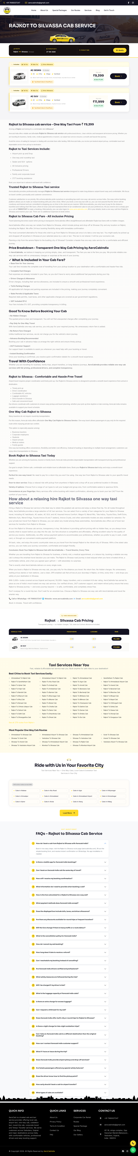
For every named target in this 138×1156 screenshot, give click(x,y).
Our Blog (77, 1130)
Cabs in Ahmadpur (26, 796)
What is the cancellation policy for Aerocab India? (55, 936)
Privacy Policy (55, 1122)
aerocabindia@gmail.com (38, 3)
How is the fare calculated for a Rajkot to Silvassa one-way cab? (60, 895)
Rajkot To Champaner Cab (82, 703)
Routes (76, 1122)
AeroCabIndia (49, 1151)
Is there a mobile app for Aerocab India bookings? (54, 862)
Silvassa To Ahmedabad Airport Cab (55, 742)
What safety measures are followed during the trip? (55, 977)
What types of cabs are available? (47, 1093)
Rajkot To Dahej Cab (111, 706)
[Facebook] (128, 3)
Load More (67, 813)
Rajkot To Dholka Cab (80, 714)
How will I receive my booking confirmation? (52, 878)
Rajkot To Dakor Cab (49, 710)
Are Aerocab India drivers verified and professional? (55, 969)
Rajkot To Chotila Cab (49, 706)
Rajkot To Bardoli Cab (19, 692)
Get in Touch (109, 10)
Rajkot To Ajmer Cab (18, 685)
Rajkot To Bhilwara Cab (81, 696)
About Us (44, 10)
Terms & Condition (57, 1126)
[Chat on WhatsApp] (133, 1150)
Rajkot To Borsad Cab (19, 703)
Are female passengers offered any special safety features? (58, 1068)
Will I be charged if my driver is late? (49, 985)
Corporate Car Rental (82, 1117)
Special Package (80, 1126)
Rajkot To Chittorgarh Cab (113, 703)
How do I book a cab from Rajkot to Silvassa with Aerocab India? (60, 843)
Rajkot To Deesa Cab (111, 710)
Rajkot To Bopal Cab (111, 699)
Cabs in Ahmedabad (55, 796)
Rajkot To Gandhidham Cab (21, 682)
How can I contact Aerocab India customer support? (55, 1043)
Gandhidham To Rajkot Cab (113, 678)
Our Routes (75, 10)
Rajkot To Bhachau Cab (112, 692)
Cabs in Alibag (113, 801)
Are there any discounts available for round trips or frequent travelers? (63, 920)
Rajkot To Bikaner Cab (50, 699)
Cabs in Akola (55, 801)
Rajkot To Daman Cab (80, 710)
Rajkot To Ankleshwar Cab (51, 689)
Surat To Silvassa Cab (111, 735)
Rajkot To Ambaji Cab (49, 685)
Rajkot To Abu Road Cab (50, 682)
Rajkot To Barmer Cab (49, 692)
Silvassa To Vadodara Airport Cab (23, 745)
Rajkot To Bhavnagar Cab (51, 696)
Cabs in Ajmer (26, 801)
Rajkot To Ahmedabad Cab (82, 678)
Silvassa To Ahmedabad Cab (83, 735)
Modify (121, 50)
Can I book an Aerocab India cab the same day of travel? (57, 870)
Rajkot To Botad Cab (49, 703)
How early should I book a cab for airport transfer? (54, 1084)
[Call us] (133, 1143)
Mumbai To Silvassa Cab (50, 745)
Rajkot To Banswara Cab (81, 689)
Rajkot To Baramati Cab (112, 689)
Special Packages (59, 10)
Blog (98, 10)
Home (33, 10)
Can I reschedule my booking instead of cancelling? (55, 961)
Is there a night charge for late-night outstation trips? (55, 1026)
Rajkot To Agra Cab (80, 682)
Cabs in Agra (84, 790)
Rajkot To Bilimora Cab (81, 699)
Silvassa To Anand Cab (19, 742)
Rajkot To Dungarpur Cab (112, 717)
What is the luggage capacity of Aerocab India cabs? (56, 993)
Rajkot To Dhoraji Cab (111, 714)
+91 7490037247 (13, 3)
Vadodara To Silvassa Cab (51, 738)
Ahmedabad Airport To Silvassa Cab (55, 735)
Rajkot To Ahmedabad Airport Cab (116, 682)
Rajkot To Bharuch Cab (19, 696)
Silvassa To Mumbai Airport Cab (84, 745)
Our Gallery (78, 1135)
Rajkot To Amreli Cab (80, 685)
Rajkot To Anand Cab (111, 685)
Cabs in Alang (84, 801)
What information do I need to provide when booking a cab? (59, 887)
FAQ (51, 1135)
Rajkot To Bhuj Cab (18, 699)
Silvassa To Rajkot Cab (81, 742)
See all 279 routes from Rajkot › (22, 722)
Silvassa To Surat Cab (19, 738)
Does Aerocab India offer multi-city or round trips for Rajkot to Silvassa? (64, 1018)
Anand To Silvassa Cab (112, 738)
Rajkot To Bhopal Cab (111, 696)
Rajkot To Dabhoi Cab (80, 706)
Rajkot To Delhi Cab (18, 714)
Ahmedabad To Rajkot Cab (20, 678)
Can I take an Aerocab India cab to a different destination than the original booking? (64, 1035)
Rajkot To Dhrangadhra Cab (21, 717)
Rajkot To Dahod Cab (18, 710)
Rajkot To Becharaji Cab (81, 692)
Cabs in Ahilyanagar (113, 790)
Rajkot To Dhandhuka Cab (51, 714)
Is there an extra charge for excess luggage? (52, 1002)
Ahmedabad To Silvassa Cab (21, 735)
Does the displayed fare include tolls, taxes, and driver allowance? (61, 911)
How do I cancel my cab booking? (48, 944)
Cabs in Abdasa (26, 790)
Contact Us (54, 1130)
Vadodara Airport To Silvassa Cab (115, 742)
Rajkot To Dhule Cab (49, 717)
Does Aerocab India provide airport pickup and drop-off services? (60, 1060)
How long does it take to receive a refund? (51, 952)
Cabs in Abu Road (55, 790)
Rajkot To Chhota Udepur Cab (21, 706)
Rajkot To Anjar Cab (18, 689)
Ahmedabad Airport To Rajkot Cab (54, 678)
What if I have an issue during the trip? (49, 1052)
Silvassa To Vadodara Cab (82, 738)
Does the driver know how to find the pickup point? (55, 1076)
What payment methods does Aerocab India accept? (55, 903)
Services (88, 10)
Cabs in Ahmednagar (113, 796)
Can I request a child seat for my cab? (49, 1010)
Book (117, 76)
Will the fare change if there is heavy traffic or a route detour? (58, 928)
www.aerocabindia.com (78, 209)
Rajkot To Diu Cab (79, 717)
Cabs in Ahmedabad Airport (84, 796)
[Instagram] (133, 3)
